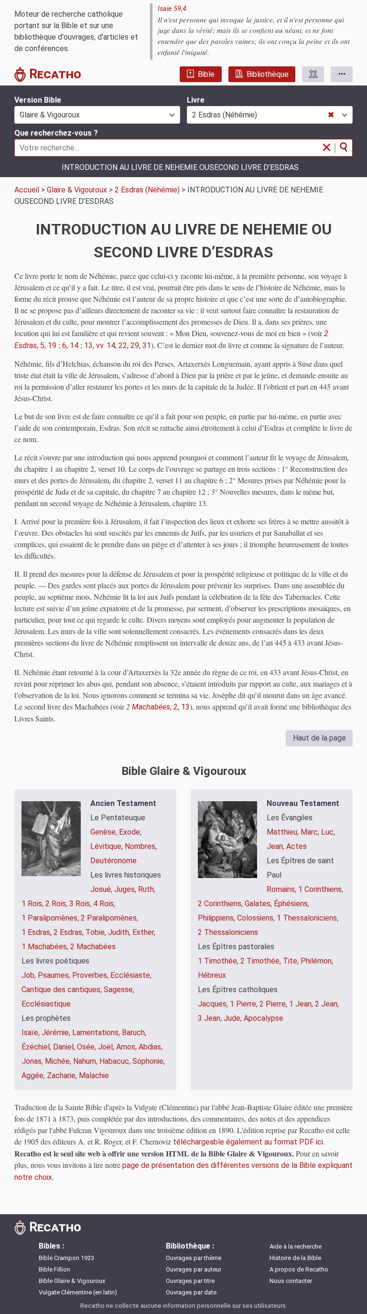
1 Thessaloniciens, (307, 917)
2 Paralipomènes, (109, 917)
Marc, (311, 832)
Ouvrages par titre (190, 1280)
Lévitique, (107, 846)
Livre (196, 100)
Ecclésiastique (46, 1003)
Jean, (276, 846)
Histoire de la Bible (295, 1257)
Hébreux (212, 975)
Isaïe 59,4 (172, 9)
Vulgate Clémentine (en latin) (78, 1292)
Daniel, (65, 1046)
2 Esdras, (70, 932)
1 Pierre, (244, 1003)
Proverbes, (91, 975)
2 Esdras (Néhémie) (147, 189)
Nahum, (86, 1061)
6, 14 (70, 345)
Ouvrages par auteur (193, 1269)
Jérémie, (57, 1032)
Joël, (107, 1046)
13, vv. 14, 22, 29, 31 (117, 345)
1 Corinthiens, (320, 889)
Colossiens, (257, 917)
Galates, (259, 903)
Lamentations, (97, 1032)
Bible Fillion (54, 1269)
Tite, (292, 960)
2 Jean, (327, 1003)
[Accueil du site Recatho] (21, 76)
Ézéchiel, (37, 1046)
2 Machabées (93, 946)
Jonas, (33, 1061)
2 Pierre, (274, 1003)
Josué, (102, 889)
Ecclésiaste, (130, 975)
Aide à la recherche (296, 1246)
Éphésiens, (291, 903)
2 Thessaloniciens (228, 932)
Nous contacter (291, 1280)
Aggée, (34, 1075)
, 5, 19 (46, 345)
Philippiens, (217, 917)
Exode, (130, 832)
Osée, (87, 1046)
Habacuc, (115, 1061)
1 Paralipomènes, (51, 917)
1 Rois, (33, 903)
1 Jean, (302, 1003)
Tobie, (97, 932)
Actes (296, 846)
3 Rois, (81, 903)
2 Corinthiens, (221, 903)
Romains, (282, 889)
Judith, (120, 932)
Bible (206, 74)
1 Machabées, (46, 946)
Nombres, (141, 846)
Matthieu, (284, 832)
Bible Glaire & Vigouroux (72, 1280)
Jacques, (214, 1003)
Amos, (127, 1046)
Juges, (126, 889)
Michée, (59, 1061)
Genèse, (104, 832)
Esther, (143, 932)
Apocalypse (263, 1018)
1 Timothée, (219, 960)
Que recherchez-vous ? (56, 133)
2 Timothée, (261, 960)
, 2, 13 (161, 706)
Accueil (26, 189)
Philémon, (317, 960)
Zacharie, (63, 1075)
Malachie (94, 1075)
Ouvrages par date (191, 1292)
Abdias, (150, 1046)
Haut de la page (319, 737)
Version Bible (37, 100)
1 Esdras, (38, 932)
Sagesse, (119, 989)
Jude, (234, 1018)
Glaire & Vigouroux (77, 189)
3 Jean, (211, 1018)
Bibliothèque (268, 74)
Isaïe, (32, 1032)
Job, (30, 975)
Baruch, (134, 1032)
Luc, (328, 832)
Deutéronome (113, 860)
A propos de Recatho (299, 1269)
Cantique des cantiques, (63, 989)
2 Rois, (57, 903)
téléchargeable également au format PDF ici (248, 1141)
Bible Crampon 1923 (66, 1257)
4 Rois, (104, 903)
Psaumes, (55, 975)
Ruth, (146, 889)
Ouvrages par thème (193, 1257)
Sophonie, (148, 1061)
